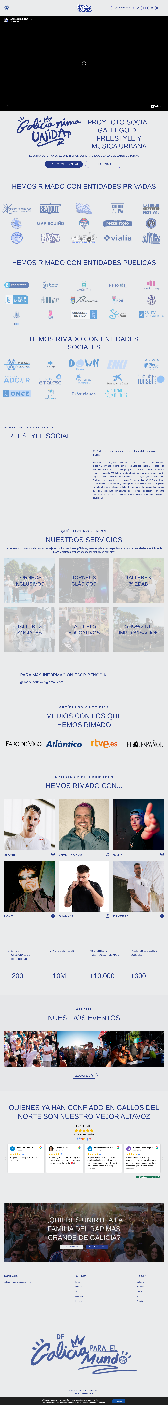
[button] (8, 744)
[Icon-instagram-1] (143, 8)
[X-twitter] (152, 8)
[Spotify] (147, 8)
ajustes (103, 1402)
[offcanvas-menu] (162, 7)
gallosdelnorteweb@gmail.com (41, 682)
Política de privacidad (84, 1394)
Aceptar (119, 1401)
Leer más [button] (52, 1169)
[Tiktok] (138, 8)
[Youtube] (157, 8)
